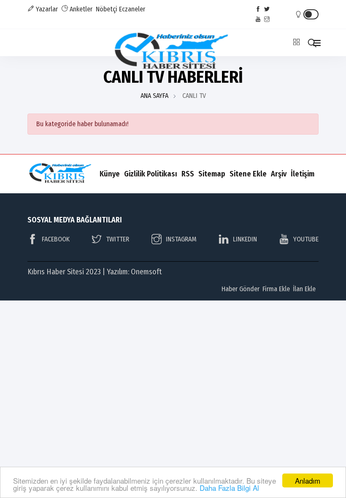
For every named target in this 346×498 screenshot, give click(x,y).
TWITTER (117, 239)
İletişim (302, 174)
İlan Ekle (304, 289)
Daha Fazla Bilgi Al (229, 487)
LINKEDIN (245, 239)
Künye (110, 174)
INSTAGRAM (181, 239)
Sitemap (211, 174)
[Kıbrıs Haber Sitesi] (173, 52)
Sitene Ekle (248, 174)
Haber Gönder (241, 289)
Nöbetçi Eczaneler (120, 9)
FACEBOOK (56, 239)
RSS (187, 174)
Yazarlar (46, 9)
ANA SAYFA (154, 96)
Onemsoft (146, 271)
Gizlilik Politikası (150, 174)
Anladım (307, 480)
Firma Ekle (276, 289)
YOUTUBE (306, 239)
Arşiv (279, 174)
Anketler (80, 9)
